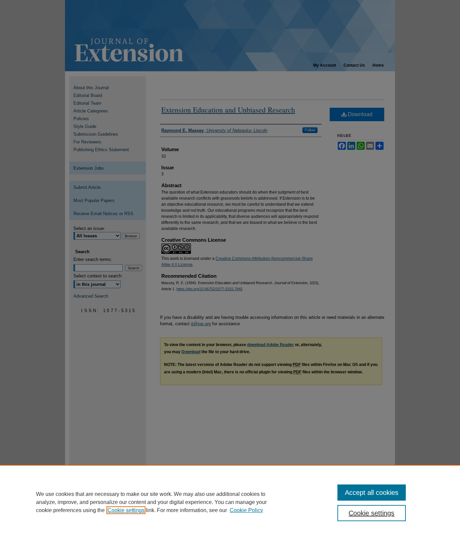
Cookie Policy (246, 510)
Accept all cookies (371, 492)
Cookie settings (125, 510)
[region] (230, 502)
